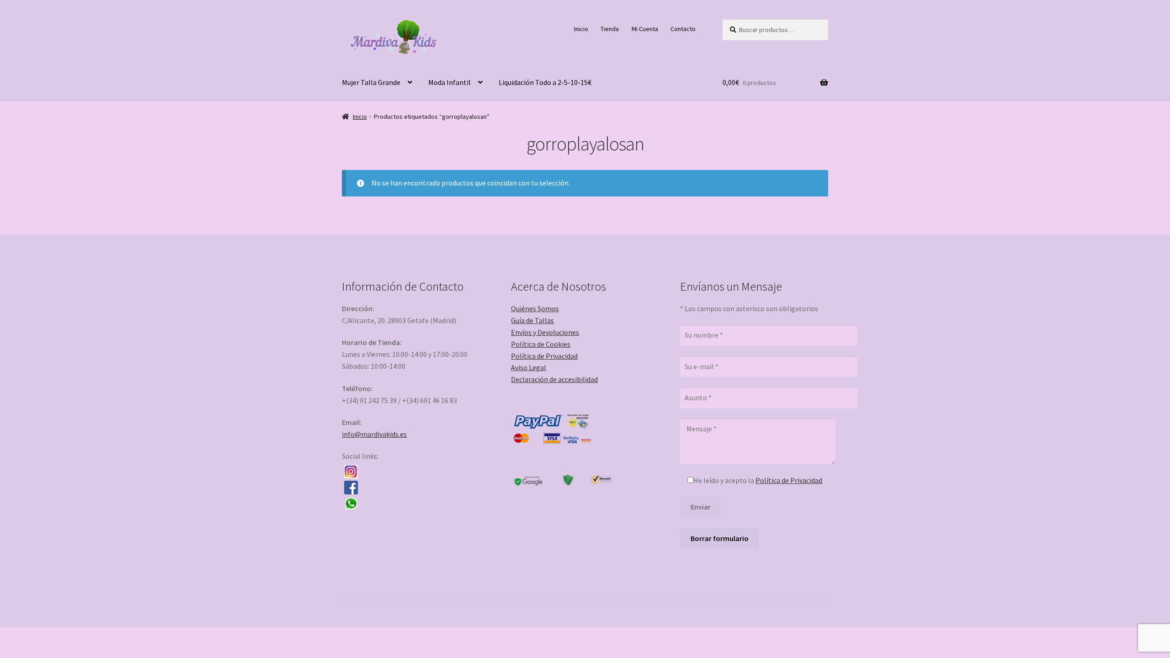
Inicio (581, 29)
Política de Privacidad (544, 356)
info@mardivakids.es (374, 434)
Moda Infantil (449, 82)
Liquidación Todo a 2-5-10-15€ (545, 82)
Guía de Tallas (532, 320)
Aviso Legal (528, 367)
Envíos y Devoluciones (545, 332)
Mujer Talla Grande (371, 82)
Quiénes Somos (535, 308)
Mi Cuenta (645, 29)
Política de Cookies (540, 344)
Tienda (610, 29)
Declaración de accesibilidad (554, 379)
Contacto (683, 29)
